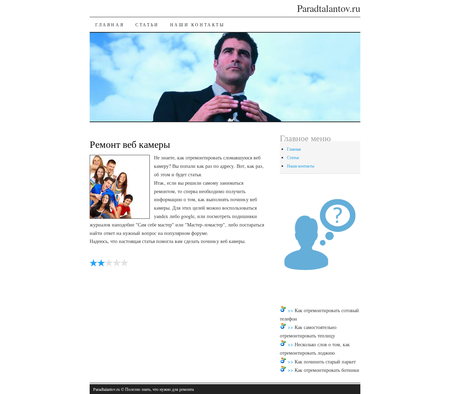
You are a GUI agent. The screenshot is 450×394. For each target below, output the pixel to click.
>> (291, 310)
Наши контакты (197, 24)
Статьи (147, 24)
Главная (109, 24)
